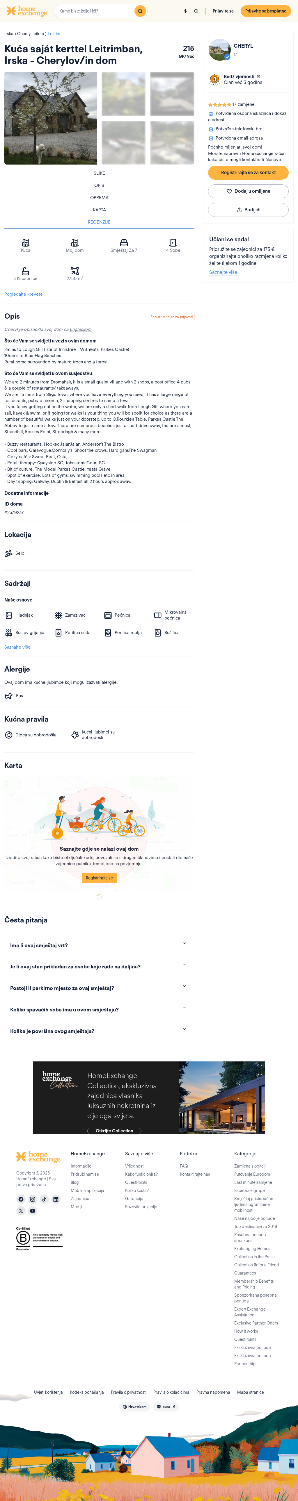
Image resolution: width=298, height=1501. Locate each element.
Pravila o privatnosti (128, 1392)
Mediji (76, 1206)
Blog (75, 1182)
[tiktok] (44, 1199)
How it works (246, 1331)
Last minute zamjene (253, 1182)
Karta (99, 210)
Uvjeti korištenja (48, 1392)
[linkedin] (56, 1199)
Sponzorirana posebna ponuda (255, 1298)
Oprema (99, 197)
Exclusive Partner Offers (256, 1323)
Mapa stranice (250, 1392)
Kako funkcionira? (141, 1174)
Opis (99, 185)
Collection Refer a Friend (256, 1265)
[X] (21, 1211)
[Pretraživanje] (140, 11)
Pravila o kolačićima (171, 1392)
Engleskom (80, 329)
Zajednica (80, 1198)
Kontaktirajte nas (195, 1174)
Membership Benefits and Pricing (254, 1284)
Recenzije (99, 222)
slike (99, 173)
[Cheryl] (219, 49)
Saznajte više (223, 272)
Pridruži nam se (85, 1174)
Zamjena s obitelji (250, 1166)
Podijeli (252, 210)
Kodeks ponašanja (87, 1392)
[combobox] (100, 11)
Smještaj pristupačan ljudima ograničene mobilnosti (253, 1204)
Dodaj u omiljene (252, 191)
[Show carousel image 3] (124, 143)
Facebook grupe (249, 1190)
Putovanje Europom (252, 1174)
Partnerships (246, 1363)
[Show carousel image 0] (50, 118)
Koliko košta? (137, 1190)
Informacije (81, 1166)
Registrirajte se (99, 878)
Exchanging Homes (252, 1248)
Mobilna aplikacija (87, 1190)
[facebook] (21, 1199)
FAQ (184, 1166)
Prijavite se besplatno (265, 11)
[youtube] (32, 1211)
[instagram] (32, 1199)
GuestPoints (136, 1182)
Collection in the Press (254, 1256)
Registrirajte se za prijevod (171, 317)
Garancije (134, 1198)
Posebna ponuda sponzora (250, 1237)
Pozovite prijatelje (141, 1206)
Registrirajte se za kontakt (248, 172)
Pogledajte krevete (23, 294)
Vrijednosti (134, 1166)
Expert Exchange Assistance (250, 1312)
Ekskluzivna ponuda (252, 1347)
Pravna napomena (213, 1392)
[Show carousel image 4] (172, 143)
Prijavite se (223, 11)
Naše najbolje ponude (254, 1218)
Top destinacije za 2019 (255, 1226)
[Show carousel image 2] (172, 94)
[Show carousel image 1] (124, 94)
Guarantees (245, 1273)
